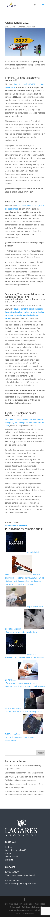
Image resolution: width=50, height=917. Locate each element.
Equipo (8, 853)
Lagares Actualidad (26, 26)
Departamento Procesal (16, 525)
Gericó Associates (37, 904)
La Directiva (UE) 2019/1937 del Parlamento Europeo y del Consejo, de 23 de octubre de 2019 (24, 422)
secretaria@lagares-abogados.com (20, 883)
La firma (8, 847)
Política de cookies (18, 910)
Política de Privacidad (32, 907)
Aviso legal (15, 907)
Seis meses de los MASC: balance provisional (25, 772)
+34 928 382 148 (12, 880)
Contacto (9, 859)
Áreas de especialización (16, 850)
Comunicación (11, 856)
